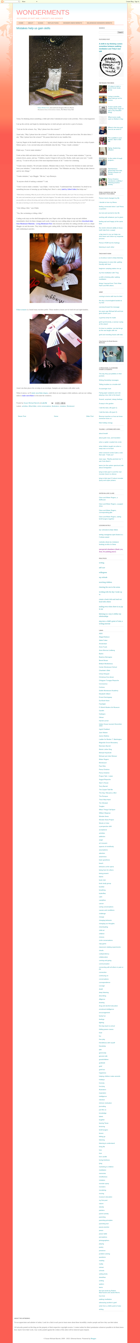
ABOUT (30, 23)
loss (100, 1150)
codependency (104, 954)
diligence (102, 999)
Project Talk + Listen (106, 776)
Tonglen (101, 806)
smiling (101, 1281)
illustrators (55, 406)
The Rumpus (103, 796)
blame (101, 876)
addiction (102, 836)
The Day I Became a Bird (107, 793)
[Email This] (56, 403)
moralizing (102, 1190)
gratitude (102, 1063)
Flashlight (102, 704)
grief (100, 1066)
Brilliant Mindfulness (106, 664)
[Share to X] (60, 403)
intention (102, 1100)
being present (103, 873)
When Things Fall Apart (107, 809)
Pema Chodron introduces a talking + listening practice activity (115, 181)
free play (102, 1039)
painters (102, 1210)
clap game (102, 944)
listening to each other (106, 247)
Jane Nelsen (103, 732)
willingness (103, 572)
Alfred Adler (32, 406)
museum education (105, 1197)
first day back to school (107, 1026)
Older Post (90, 416)
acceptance (103, 830)
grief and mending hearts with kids (111, 334)
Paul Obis (102, 766)
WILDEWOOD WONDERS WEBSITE (99, 23)
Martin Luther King (105, 749)
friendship (102, 1046)
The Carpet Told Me (106, 789)
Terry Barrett (103, 786)
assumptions (103, 850)
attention (102, 853)
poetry (101, 1247)
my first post (103, 1200)
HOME (21, 23)
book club (102, 880)
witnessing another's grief (108, 1302)
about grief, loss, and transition (109, 438)
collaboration (103, 957)
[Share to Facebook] (62, 403)
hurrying (102, 1086)
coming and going (105, 960)
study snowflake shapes (40, 393)
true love (102, 1296)
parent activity (104, 1213)
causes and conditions (106, 910)
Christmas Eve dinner (106, 677)
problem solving (104, 1254)
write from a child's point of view (110, 1306)
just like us (102, 1110)
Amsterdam (103, 644)
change (101, 917)
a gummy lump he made (107, 318)
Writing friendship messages (109, 380)
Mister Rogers (104, 759)
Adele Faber (103, 640)
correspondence (104, 982)
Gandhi (101, 710)
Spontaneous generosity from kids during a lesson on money (115, 171)
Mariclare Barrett (105, 746)
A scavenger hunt (105, 388)
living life (102, 1146)
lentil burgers (103, 1130)
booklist (101, 887)
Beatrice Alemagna (105, 657)
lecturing (102, 1126)
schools (101, 1270)
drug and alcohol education (108, 1006)
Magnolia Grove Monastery (108, 742)
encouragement (104, 1012)
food (100, 1033)
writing (101, 563)
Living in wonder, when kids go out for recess (115, 98)
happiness (102, 1073)
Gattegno (102, 714)
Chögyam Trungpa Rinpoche (109, 680)
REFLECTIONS (53, 23)
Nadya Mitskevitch (43, 107)
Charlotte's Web (104, 670)
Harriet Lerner (104, 721)
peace (101, 1230)
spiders (101, 1284)
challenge (102, 913)
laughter (102, 1120)
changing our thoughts (107, 923)
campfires (102, 900)
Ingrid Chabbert (104, 729)
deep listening (104, 992)
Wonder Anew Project (106, 820)
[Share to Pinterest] (64, 403)
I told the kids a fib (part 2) (108, 412)
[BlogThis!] (58, 403)
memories (102, 1173)
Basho (101, 654)
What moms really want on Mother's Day (115, 118)
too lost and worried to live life (109, 213)
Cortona (102, 687)
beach (101, 863)
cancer (101, 903)
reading (101, 1260)
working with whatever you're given (111, 217)
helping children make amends (109, 1076)
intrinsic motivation (105, 1103)
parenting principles (106, 1220)
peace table (103, 1234)
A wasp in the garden (106, 403)
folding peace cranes (106, 1029)
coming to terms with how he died (110, 296)
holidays (102, 1079)
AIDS (100, 633)
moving (101, 1193)
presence (102, 1250)
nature (101, 1203)
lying (100, 1163)
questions (102, 1257)
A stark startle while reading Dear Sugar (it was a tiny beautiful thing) (115, 109)
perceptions (103, 1237)
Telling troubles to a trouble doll (110, 384)
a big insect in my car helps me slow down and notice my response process (111, 236)
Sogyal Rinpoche (105, 779)
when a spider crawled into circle (110, 442)
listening (102, 1140)
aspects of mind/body (106, 846)
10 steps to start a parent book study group (114, 88)
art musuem (103, 843)
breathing (102, 890)
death (101, 989)
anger (101, 840)
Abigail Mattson (104, 637)
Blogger (93, 1338)
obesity (101, 1207)
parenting (102, 1217)
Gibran (101, 717)
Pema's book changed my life (109, 198)
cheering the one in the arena (109, 587)
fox (100, 1036)
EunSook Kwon (104, 700)
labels (101, 1116)
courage (102, 986)
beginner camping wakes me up (110, 268)
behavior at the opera (106, 866)
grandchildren (103, 1059)
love (100, 1153)
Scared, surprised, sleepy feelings (110, 399)
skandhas (102, 1277)
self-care (102, 568)
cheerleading (103, 927)
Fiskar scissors (21, 310)
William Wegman (105, 813)
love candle (103, 1156)
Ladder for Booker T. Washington (110, 739)
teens (101, 1287)
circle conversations (44, 406)
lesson (101, 1133)
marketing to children (106, 1167)
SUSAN (40, 23)
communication (104, 964)
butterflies (102, 893)
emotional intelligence (106, 1009)
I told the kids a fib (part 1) (108, 408)
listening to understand (107, 1143)
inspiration (102, 1093)
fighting (101, 1022)
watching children (105, 582)
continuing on (103, 976)
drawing (101, 1002)
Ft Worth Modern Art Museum (109, 707)
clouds (101, 950)
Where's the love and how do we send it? (115, 128)
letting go (102, 1136)
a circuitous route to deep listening (111, 258)
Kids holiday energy (106, 423)
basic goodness (104, 860)
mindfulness (103, 1177)
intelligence (103, 1096)
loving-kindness (104, 1160)
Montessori (70, 406)
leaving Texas (103, 1123)
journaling (102, 1106)
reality (101, 1264)
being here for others (106, 870)
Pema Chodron (104, 769)
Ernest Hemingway (105, 697)
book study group (105, 883)
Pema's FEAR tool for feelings (109, 243)
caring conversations (106, 907)
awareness (103, 856)
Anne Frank (103, 647)
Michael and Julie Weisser (108, 756)
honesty (101, 1083)
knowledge (102, 1113)
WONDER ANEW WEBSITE (72, 23)
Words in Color (104, 823)
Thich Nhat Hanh (105, 799)
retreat (101, 1267)
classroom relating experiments (110, 947)
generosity (102, 1053)
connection (103, 972)
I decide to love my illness (108, 202)
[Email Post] (52, 403)
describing (102, 996)
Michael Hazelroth (105, 753)
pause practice (104, 1227)
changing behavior (105, 920)
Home (56, 416)
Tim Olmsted (103, 803)
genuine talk (103, 1056)
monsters (102, 1187)
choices (101, 937)
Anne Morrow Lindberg (107, 650)
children (101, 934)
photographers (104, 1240)
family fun (102, 1016)
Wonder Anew (104, 816)
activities (25, 406)
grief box (102, 1069)
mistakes (63, 406)
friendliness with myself (107, 1043)
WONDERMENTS (42, 12)
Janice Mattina (104, 736)
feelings (101, 1019)
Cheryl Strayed (104, 674)
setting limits (103, 1274)
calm (100, 897)
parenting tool (103, 1223)
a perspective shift (105, 826)
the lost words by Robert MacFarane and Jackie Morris (109, 1291)
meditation (102, 1170)
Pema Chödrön (104, 773)
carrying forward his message (109, 307)
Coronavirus (103, 684)
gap (100, 1049)
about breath (103, 433)
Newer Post (22, 416)
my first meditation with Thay (109, 273)
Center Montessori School (108, 667)
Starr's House (103, 783)
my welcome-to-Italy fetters (108, 530)
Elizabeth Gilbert (104, 694)
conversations (104, 979)
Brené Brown (103, 660)
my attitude (103, 577)
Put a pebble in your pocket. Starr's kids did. (115, 139)
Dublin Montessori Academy (108, 690)
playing (101, 1244)
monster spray (104, 1183)
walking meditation (105, 1299)
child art (101, 930)
